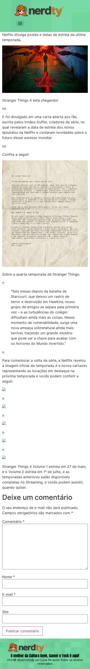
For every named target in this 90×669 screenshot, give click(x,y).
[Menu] (20, 23)
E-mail (9, 594)
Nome (8, 577)
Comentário (13, 521)
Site (5, 612)
